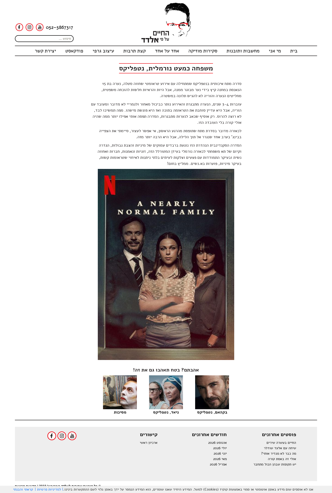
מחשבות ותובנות (243, 50)
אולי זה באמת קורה (282, 458)
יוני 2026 (220, 453)
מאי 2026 (220, 458)
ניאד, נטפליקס (166, 412)
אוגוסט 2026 (217, 442)
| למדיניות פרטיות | (49, 489)
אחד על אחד (167, 50)
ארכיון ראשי (148, 442)
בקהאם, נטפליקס (212, 412)
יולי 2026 (220, 448)
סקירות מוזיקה (202, 50)
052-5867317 (59, 27)
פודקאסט (74, 50)
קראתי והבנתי (23, 489)
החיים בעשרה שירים (281, 442)
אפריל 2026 (218, 464)
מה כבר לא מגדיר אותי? (278, 453)
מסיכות (120, 412)
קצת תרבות (134, 50)
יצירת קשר (45, 50)
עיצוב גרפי (103, 50)
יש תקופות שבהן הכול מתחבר (274, 464)
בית (293, 50)
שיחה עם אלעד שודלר (280, 448)
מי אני (275, 50)
